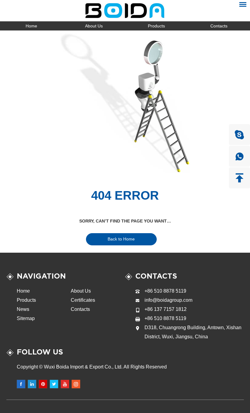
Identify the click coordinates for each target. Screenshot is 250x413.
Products (156, 25)
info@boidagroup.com (168, 300)
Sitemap (26, 318)
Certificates (83, 300)
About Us (94, 25)
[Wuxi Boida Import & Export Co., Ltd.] (125, 10)
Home (31, 25)
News (23, 309)
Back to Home (121, 239)
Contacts (218, 25)
